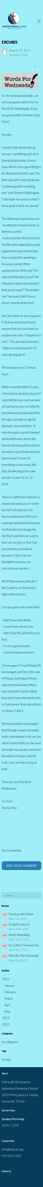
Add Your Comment (21, 866)
